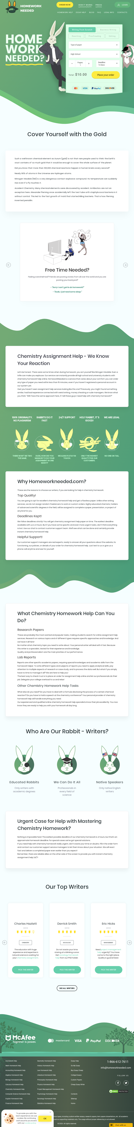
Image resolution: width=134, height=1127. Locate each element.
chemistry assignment (27, 957)
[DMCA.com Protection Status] (115, 1091)
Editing (112, 36)
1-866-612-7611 (118, 1061)
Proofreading (95, 36)
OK (44, 1118)
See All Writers (67, 988)
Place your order (105, 75)
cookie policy (30, 1123)
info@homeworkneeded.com (116, 1067)
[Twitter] (125, 1083)
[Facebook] (116, 1083)
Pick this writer (25, 969)
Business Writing (108, 30)
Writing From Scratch (82, 30)
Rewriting (76, 36)
